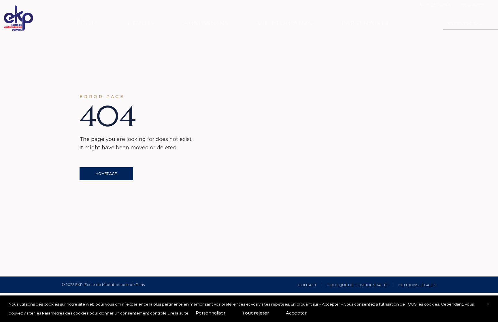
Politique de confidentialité (357, 285)
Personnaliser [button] (210, 313)
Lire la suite (177, 313)
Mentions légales (417, 285)
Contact (472, 5)
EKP (79, 284)
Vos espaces (435, 5)
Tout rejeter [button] (255, 313)
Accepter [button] (296, 313)
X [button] (488, 304)
